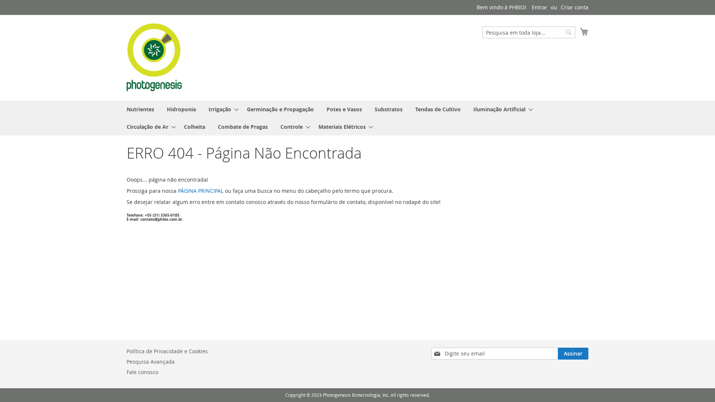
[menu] (357, 117)
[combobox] (528, 32)
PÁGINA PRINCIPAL (200, 190)
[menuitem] (140, 109)
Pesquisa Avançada (151, 361)
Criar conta (574, 7)
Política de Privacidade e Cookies (167, 351)
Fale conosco (142, 372)
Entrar (539, 7)
